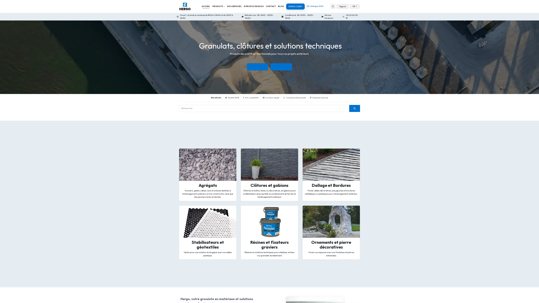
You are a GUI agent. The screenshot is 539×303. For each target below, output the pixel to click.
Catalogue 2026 (316, 6)
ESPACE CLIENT (295, 6)
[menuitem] (206, 6)
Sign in (342, 6)
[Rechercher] (354, 108)
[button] (333, 6)
